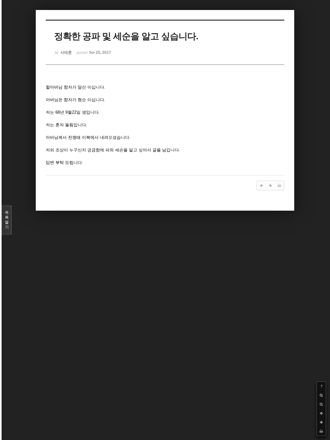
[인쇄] (321, 431)
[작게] (321, 404)
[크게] (321, 395)
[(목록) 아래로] (321, 422)
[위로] (321, 413)
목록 (7, 219)
